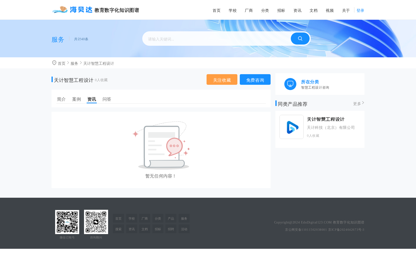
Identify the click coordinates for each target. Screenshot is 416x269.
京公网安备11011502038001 (306, 229)
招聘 (171, 228)
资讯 (297, 10)
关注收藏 (222, 79)
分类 (265, 10)
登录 (360, 10)
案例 (76, 98)
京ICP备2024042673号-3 (346, 229)
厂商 (249, 10)
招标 (281, 10)
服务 (74, 63)
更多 (357, 103)
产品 (171, 218)
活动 (184, 228)
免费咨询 (255, 79)
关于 (346, 10)
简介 (61, 98)
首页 (217, 10)
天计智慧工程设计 (98, 63)
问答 (107, 98)
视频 (330, 10)
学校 (233, 10)
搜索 (118, 228)
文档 (314, 10)
